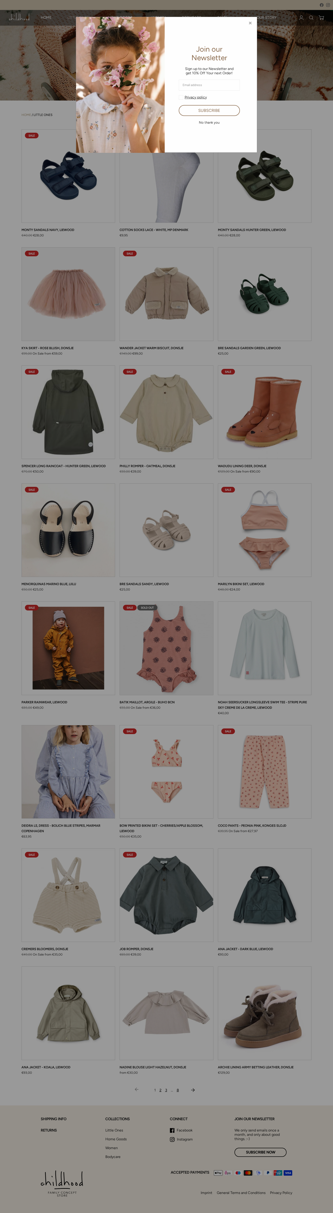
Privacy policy (196, 97)
